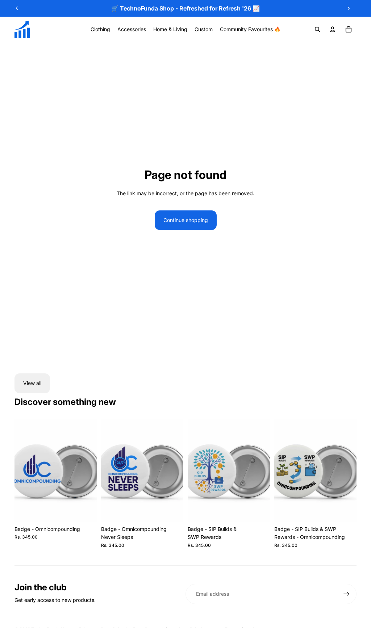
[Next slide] (349, 8)
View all (32, 383)
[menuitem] (100, 29)
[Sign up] (346, 594)
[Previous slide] (17, 8)
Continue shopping (185, 220)
